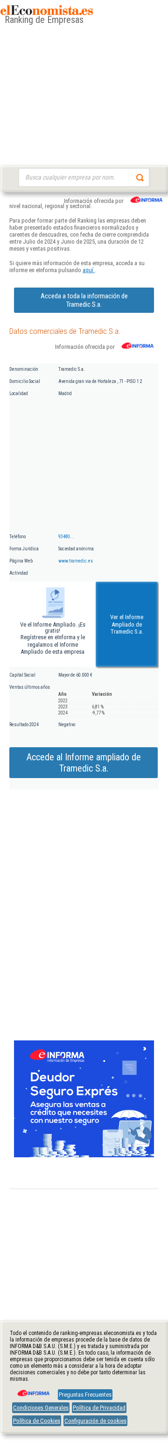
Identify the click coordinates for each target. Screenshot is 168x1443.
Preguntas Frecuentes (85, 1394)
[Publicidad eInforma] (84, 1155)
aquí (89, 270)
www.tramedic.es (75, 560)
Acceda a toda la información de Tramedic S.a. (84, 300)
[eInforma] (33, 1390)
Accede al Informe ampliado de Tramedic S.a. (84, 762)
